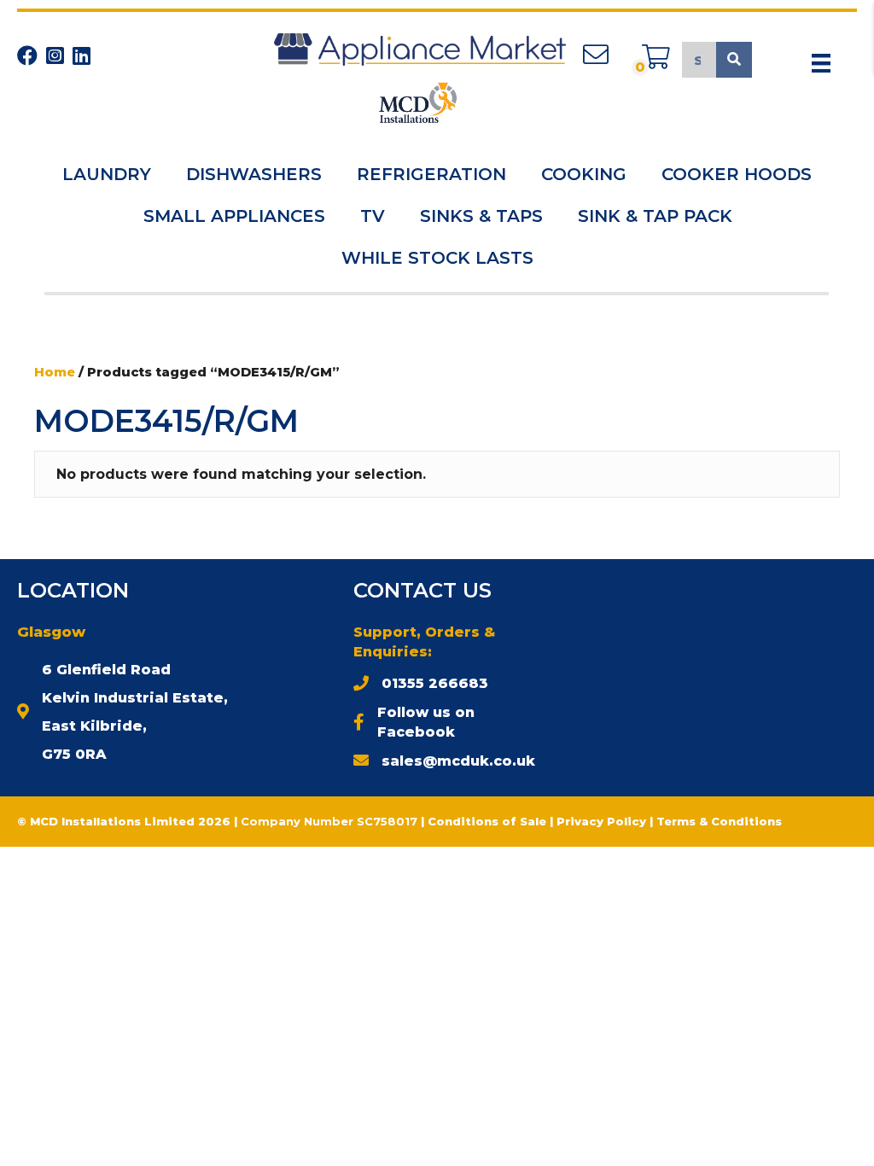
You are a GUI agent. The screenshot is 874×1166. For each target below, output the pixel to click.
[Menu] (821, 63)
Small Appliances (234, 216)
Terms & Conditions (719, 821)
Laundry (106, 174)
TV (372, 216)
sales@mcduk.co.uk (458, 761)
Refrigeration (431, 174)
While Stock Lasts (437, 258)
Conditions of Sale (487, 821)
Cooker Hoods (736, 174)
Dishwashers (254, 174)
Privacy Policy (603, 821)
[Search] (734, 60)
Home (54, 372)
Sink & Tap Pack (655, 216)
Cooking (583, 174)
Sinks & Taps (481, 216)
